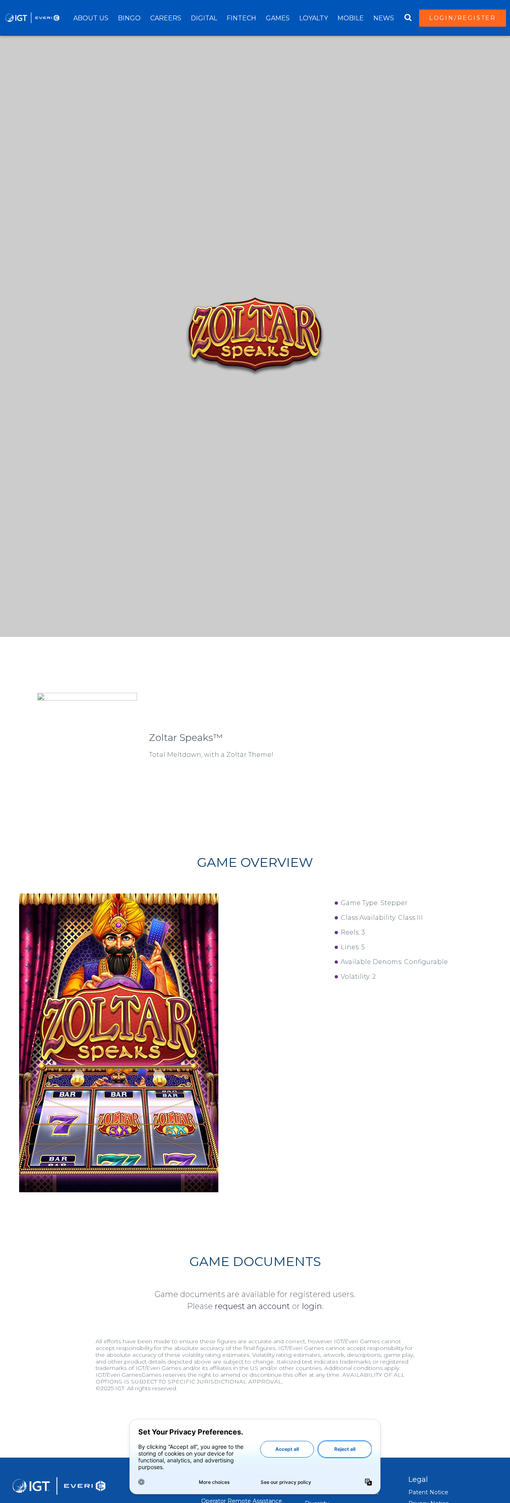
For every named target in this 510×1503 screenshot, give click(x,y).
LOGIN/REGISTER (462, 18)
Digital (204, 18)
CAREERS (165, 18)
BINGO (129, 18)
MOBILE (350, 18)
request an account (252, 1306)
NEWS (383, 18)
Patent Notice (428, 1492)
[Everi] (32, 18)
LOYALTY (313, 18)
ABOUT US (90, 18)
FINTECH (241, 18)
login (312, 1306)
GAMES (278, 18)
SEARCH (408, 18)
